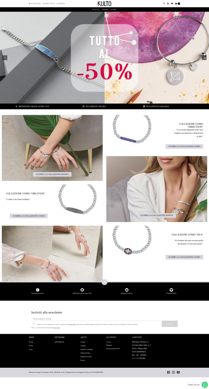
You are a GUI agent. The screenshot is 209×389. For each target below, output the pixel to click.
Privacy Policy (72, 324)
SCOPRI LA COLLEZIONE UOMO (29, 216)
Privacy (83, 360)
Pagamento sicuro (127, 293)
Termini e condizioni (87, 349)
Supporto (61, 3)
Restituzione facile (37, 293)
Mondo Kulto (49, 3)
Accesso (108, 342)
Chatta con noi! (194, 385)
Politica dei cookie (86, 356)
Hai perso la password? (113, 348)
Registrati (109, 345)
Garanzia (83, 345)
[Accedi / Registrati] (168, 3)
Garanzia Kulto (171, 293)
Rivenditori (36, 3)
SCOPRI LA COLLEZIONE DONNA (52, 174)
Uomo (114, 9)
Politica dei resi (85, 353)
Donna (105, 9)
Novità (96, 9)
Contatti (83, 342)
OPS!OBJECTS (59, 342)
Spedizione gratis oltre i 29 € (82, 293)
